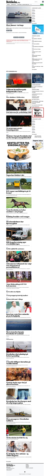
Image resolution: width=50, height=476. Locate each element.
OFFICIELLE (7, 338)
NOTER (33, 37)
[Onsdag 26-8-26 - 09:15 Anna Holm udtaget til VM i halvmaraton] (18, 276)
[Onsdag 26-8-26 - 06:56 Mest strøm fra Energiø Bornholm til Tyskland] (18, 324)
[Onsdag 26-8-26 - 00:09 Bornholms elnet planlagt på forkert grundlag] (18, 346)
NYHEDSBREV (19, 4)
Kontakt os (27, 465)
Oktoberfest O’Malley (35, 89)
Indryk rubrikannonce (35, 106)
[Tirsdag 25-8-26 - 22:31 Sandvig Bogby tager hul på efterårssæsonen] (18, 374)
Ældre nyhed (22, 37)
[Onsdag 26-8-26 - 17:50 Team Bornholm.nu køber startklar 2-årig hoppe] (18, 202)
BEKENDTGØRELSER (25, 4)
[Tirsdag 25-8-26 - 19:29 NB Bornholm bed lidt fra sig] (18, 430)
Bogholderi (27, 466)
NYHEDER (7, 134)
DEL (7, 30)
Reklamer (27, 464)
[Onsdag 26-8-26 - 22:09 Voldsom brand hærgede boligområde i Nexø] (18, 80)
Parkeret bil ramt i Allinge (36, 49)
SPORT (7, 208)
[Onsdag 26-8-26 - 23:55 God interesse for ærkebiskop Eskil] (18, 104)
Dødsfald (33, 10)
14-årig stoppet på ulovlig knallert (37, 46)
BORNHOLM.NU (13, 4)
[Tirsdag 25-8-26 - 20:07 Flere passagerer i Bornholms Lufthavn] (18, 411)
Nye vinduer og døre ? (35, 99)
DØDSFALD (33, 12)
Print (11, 30)
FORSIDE (8, 4)
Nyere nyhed (16, 37)
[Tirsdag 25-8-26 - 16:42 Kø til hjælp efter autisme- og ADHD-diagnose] (18, 446)
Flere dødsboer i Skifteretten (37, 38)
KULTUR (7, 262)
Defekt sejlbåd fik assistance (37, 41)
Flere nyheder (34, 23)
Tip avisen (42, 4)
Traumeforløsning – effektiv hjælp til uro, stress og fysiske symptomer (37, 102)
